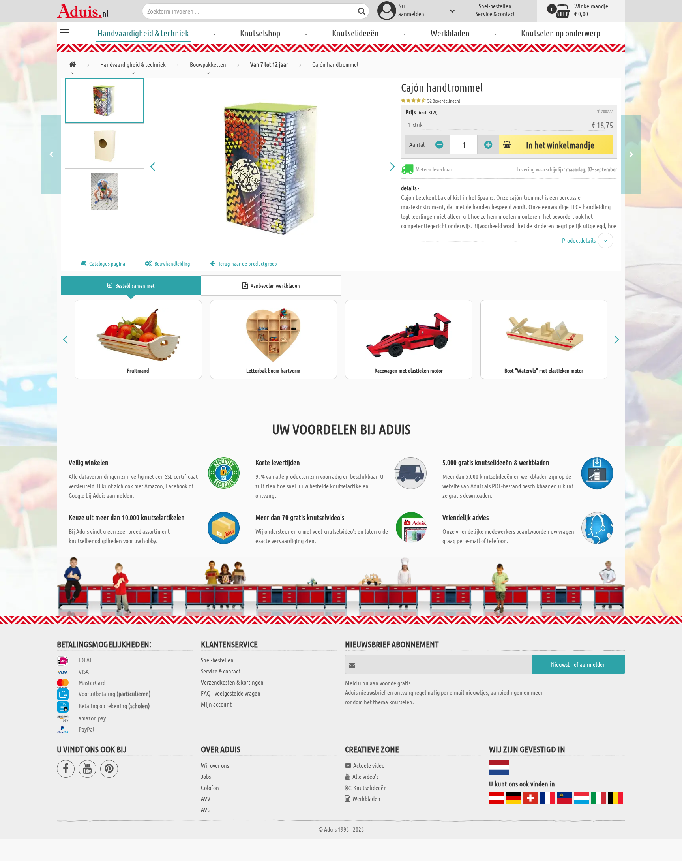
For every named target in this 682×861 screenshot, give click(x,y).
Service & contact (495, 13)
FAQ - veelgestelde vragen (230, 693)
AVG (205, 809)
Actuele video (368, 765)
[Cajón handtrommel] (272, 166)
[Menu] (65, 31)
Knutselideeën (355, 33)
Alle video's (365, 776)
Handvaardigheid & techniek (143, 33)
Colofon (210, 787)
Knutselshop (260, 33)
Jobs (206, 776)
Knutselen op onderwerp (560, 33)
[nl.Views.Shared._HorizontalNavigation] (72, 66)
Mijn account (216, 704)
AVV (205, 798)
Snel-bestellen (495, 5)
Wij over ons (215, 765)
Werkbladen (450, 33)
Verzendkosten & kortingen (232, 682)
